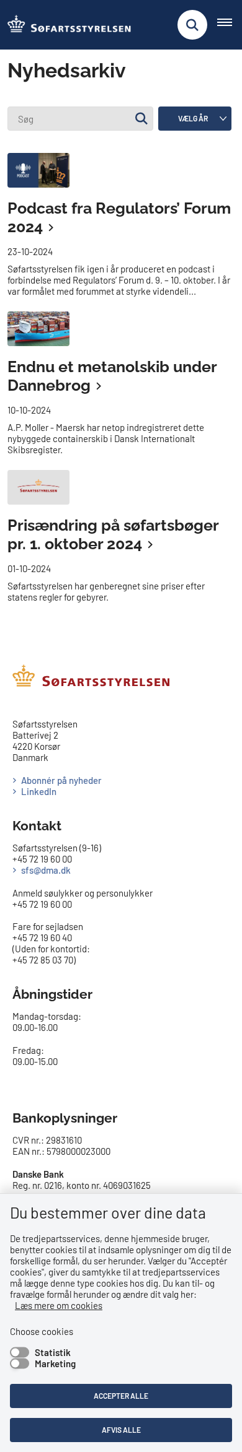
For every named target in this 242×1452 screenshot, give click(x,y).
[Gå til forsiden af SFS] (66, 25)
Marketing (55, 1363)
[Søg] (141, 119)
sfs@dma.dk (46, 870)
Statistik (53, 1352)
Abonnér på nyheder (61, 780)
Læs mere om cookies (58, 1305)
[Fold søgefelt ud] (192, 25)
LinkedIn (38, 791)
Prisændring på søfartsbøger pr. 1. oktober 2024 (112, 535)
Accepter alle (121, 1395)
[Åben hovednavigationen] (229, 24)
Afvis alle (121, 1429)
